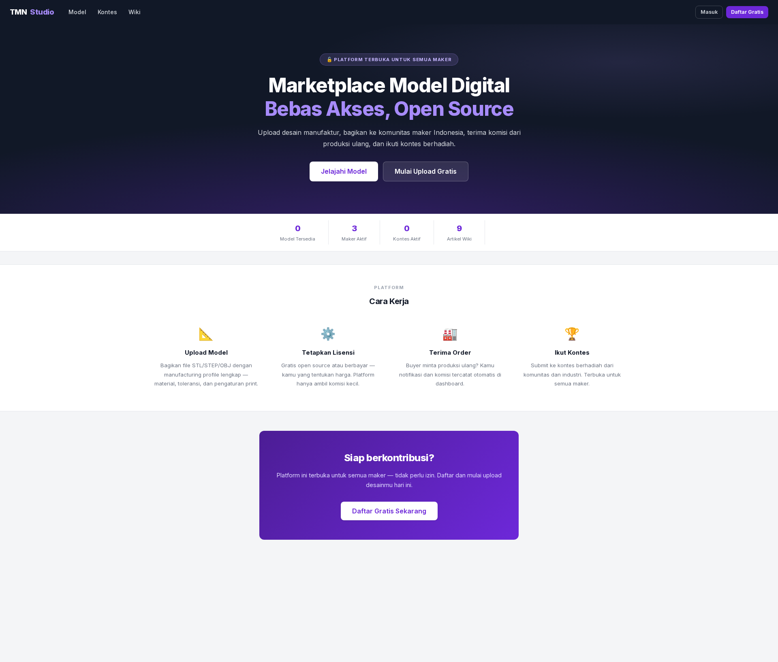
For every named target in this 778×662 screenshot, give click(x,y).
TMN (32, 11)
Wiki (134, 12)
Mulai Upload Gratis (426, 171)
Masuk (709, 12)
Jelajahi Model (344, 171)
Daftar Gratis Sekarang (389, 511)
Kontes (107, 12)
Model (77, 12)
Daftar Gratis (747, 12)
